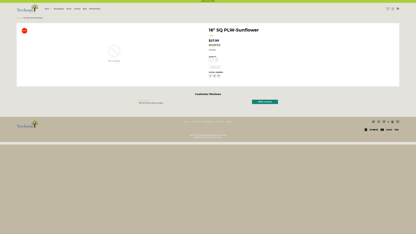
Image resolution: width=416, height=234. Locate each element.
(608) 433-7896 (208, 1)
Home (19, 18)
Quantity (212, 57)
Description (214, 45)
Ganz (211, 36)
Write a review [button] (265, 102)
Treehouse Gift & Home (211, 137)
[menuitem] (48, 8)
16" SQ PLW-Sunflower (33, 18)
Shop (47, 9)
